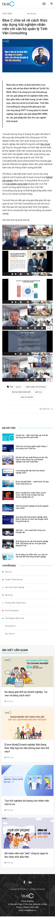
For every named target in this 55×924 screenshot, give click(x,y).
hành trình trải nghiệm (36, 387)
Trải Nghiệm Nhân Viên (14, 618)
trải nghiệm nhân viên (21, 392)
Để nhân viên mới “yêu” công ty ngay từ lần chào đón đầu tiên (26, 855)
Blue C (18, 387)
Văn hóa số (9, 634)
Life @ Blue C (10, 626)
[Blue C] (8, 4)
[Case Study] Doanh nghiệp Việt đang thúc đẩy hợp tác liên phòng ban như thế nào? (27, 748)
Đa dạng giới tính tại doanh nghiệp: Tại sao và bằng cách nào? (26, 693)
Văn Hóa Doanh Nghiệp (14, 587)
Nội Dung (8, 595)
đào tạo (38, 392)
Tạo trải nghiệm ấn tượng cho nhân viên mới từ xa (27, 802)
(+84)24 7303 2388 (31, 907)
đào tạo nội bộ (27, 397)
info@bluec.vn (30, 910)
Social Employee (11, 610)
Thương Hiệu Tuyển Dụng (15, 603)
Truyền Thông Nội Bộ (13, 580)
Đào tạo (33, 14)
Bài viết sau (45, 409)
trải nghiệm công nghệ (17, 184)
